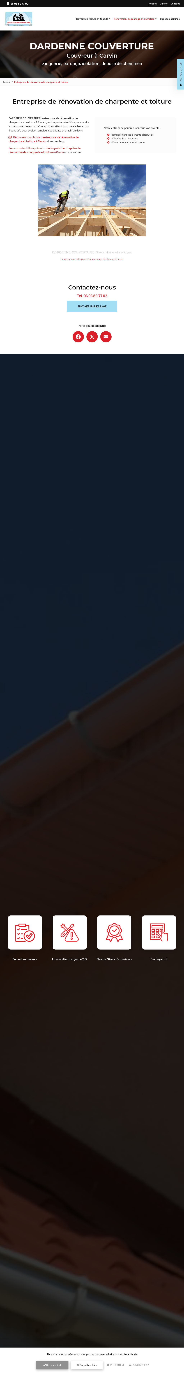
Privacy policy (140, 1365)
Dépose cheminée (170, 18)
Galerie (164, 3)
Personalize (117, 1365)
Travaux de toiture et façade (92, 18)
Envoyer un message (92, 306)
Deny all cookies (88, 1365)
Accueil (153, 3)
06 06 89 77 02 (95, 295)
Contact (175, 3)
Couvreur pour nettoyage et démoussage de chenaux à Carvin (92, 259)
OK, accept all (53, 1365)
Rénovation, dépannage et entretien (134, 18)
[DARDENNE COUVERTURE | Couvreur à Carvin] (18, 18)
